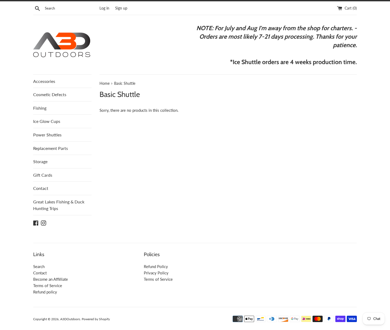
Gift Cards (42, 174)
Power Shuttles (47, 134)
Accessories (44, 81)
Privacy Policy (156, 272)
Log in (104, 8)
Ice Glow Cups (46, 121)
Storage (40, 161)
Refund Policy (156, 266)
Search (39, 266)
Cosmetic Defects (49, 94)
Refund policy (45, 291)
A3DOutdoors (70, 319)
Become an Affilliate (50, 279)
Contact (40, 188)
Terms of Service (47, 285)
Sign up (121, 8)
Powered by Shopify (96, 319)
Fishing (39, 107)
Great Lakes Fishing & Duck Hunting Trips (58, 205)
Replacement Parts (50, 148)
